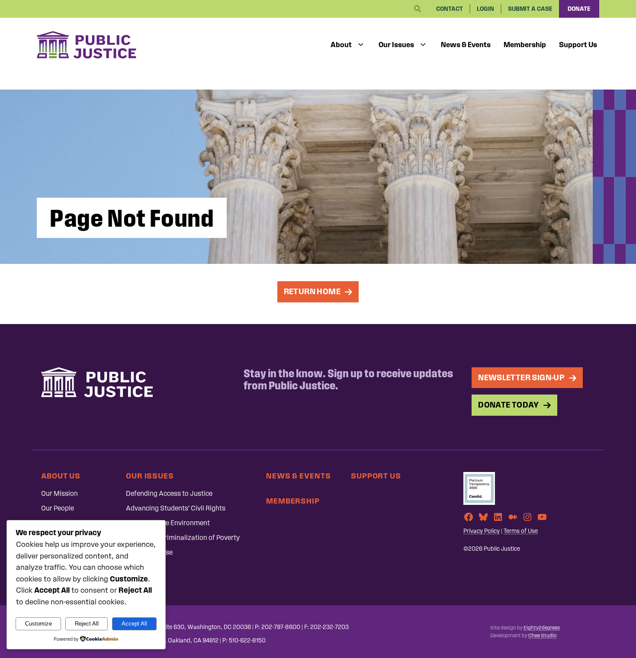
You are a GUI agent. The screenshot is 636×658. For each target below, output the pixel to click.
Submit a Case (530, 9)
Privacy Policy (481, 531)
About (341, 44)
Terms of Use (521, 531)
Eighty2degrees (542, 627)
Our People (57, 508)
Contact (449, 9)
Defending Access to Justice (169, 493)
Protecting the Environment (168, 522)
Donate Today (508, 404)
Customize (38, 623)
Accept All (134, 623)
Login (485, 9)
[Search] (417, 9)
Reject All (87, 623)
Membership (525, 44)
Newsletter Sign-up (521, 377)
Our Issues (396, 44)
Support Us (578, 44)
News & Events (466, 44)
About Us (60, 476)
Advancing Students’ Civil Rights (175, 508)
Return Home (312, 291)
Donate (579, 9)
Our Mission (59, 493)
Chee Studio (542, 635)
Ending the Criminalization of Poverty (183, 537)
